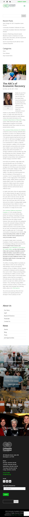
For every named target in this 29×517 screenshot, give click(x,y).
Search (23, 16)
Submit (6, 494)
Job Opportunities (9, 338)
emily (5, 89)
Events (6, 329)
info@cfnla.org (7, 474)
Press (5, 335)
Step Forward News (7, 55)
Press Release (6, 53)
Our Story (7, 310)
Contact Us (7, 321)
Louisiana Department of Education (12, 120)
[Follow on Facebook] (4, 1)
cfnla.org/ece (16, 288)
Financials (7, 318)
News (4, 51)
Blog (5, 332)
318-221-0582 (6, 472)
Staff (5, 313)
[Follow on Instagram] (7, 1)
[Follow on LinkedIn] (10, 1)
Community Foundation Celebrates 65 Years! (13, 27)
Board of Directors (9, 316)
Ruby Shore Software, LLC (18, 515)
